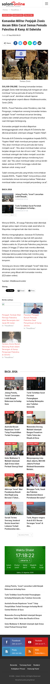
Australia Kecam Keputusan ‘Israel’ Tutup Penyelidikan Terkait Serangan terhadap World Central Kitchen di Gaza (23, 606)
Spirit (30, 412)
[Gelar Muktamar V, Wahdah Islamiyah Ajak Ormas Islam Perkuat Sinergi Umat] (14, 448)
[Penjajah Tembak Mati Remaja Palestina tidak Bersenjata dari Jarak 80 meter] (11, 308)
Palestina (29, 15)
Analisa (31, 475)
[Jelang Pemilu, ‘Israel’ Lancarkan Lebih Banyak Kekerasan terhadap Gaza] (7, 197)
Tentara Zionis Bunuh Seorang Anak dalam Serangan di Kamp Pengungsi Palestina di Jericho (11, 349)
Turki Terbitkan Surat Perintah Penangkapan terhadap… (28, 207)
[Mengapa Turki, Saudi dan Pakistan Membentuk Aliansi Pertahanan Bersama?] (36, 480)
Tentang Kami (25, 665)
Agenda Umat (11, 443)
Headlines (7, 15)
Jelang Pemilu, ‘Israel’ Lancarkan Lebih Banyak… (29, 195)
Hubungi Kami (33, 669)
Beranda (13, 665)
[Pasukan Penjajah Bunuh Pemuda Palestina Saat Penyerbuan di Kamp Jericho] (33, 308)
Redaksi (36, 665)
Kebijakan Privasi (18, 669)
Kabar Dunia (18, 15)
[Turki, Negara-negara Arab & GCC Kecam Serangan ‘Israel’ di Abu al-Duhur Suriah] (36, 508)
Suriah (8, 503)
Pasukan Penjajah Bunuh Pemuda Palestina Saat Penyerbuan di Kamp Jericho (32, 320)
